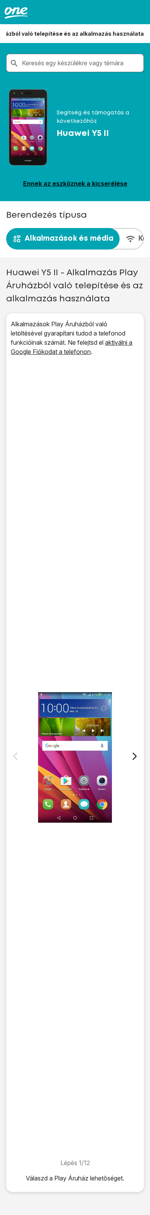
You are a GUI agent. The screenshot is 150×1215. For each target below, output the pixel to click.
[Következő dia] (134, 756)
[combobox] (81, 63)
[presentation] (75, 239)
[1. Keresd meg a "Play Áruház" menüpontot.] (75, 757)
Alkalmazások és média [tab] (69, 238)
